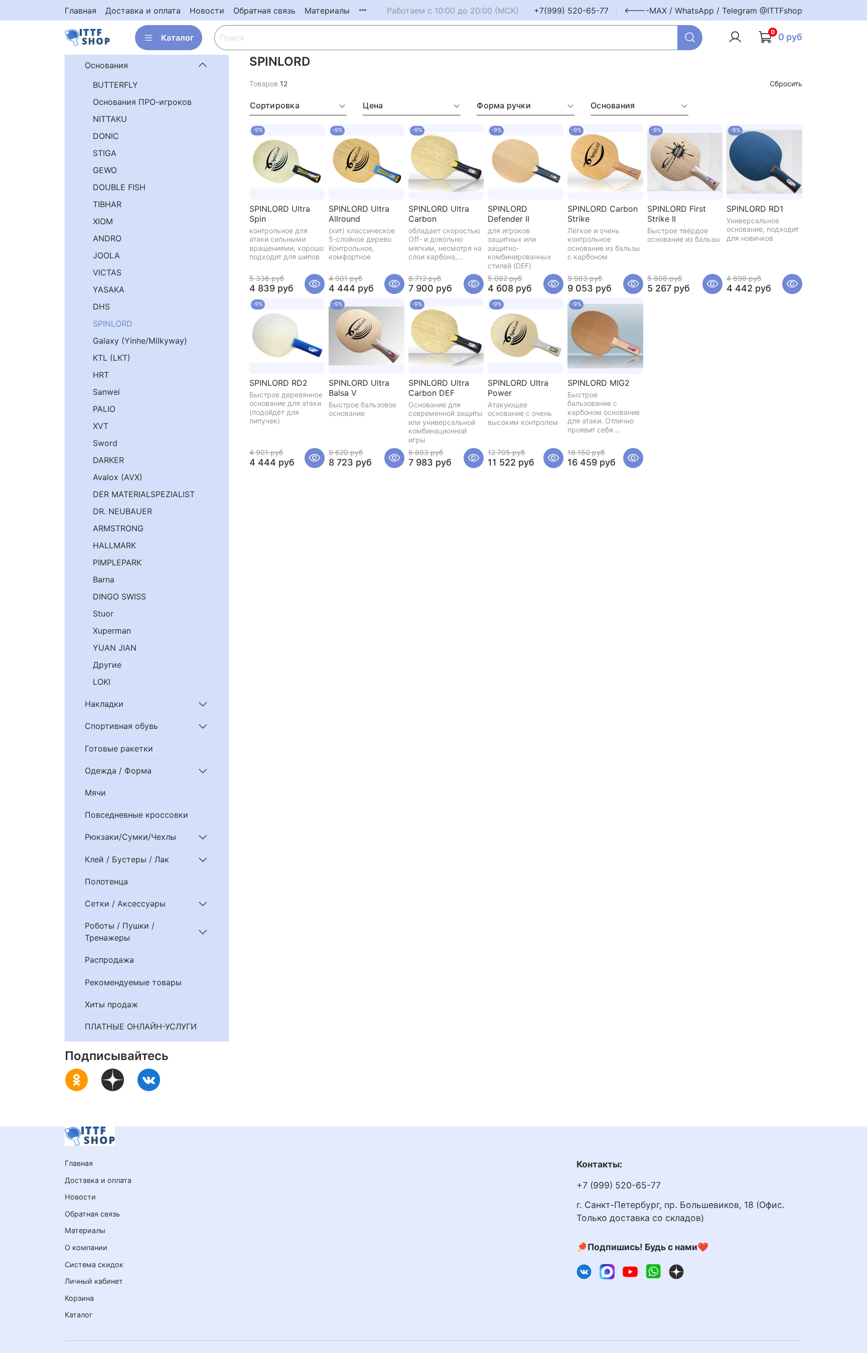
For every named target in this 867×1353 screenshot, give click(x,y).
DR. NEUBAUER (122, 511)
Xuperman (112, 631)
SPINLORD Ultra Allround (359, 214)
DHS (101, 307)
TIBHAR (107, 204)
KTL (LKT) (111, 358)
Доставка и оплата (143, 11)
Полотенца (106, 881)
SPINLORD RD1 (755, 209)
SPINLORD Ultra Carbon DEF (438, 388)
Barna (103, 579)
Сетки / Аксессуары (125, 903)
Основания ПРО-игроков (142, 102)
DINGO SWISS (119, 596)
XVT (100, 426)
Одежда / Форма (118, 771)
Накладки (104, 704)
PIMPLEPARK (117, 562)
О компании (86, 1247)
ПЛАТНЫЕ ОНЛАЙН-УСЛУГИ (141, 1026)
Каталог (177, 38)
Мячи (95, 793)
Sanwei (106, 392)
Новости (207, 11)
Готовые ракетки (119, 748)
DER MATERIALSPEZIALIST (144, 494)
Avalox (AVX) (117, 477)
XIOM (103, 221)
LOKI (101, 682)
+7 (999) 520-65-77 (618, 1185)
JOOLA (106, 255)
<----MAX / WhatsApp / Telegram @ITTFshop (713, 11)
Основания (106, 65)
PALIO (104, 409)
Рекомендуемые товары (133, 982)
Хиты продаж (111, 1004)
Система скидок (94, 1264)
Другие (107, 665)
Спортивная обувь (121, 726)
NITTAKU (110, 119)
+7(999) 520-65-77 (571, 11)
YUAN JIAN (114, 648)
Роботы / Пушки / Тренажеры (120, 932)
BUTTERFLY (115, 85)
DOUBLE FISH (119, 187)
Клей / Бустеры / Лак (127, 859)
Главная (80, 11)
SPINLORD (112, 324)
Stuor (103, 614)
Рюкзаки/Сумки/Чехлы (130, 837)
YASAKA (108, 289)
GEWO (105, 170)
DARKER (108, 460)
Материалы (327, 11)
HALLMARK (114, 545)
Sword (105, 443)
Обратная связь (264, 11)
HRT (101, 375)
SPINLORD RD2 (278, 383)
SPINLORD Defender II (508, 214)
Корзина (79, 1298)
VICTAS (107, 272)
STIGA (104, 153)
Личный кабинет (94, 1281)
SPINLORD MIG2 (598, 383)
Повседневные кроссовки (136, 815)
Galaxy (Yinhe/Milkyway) (140, 341)
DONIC (106, 136)
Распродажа (109, 960)
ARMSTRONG (118, 528)
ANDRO (107, 238)
